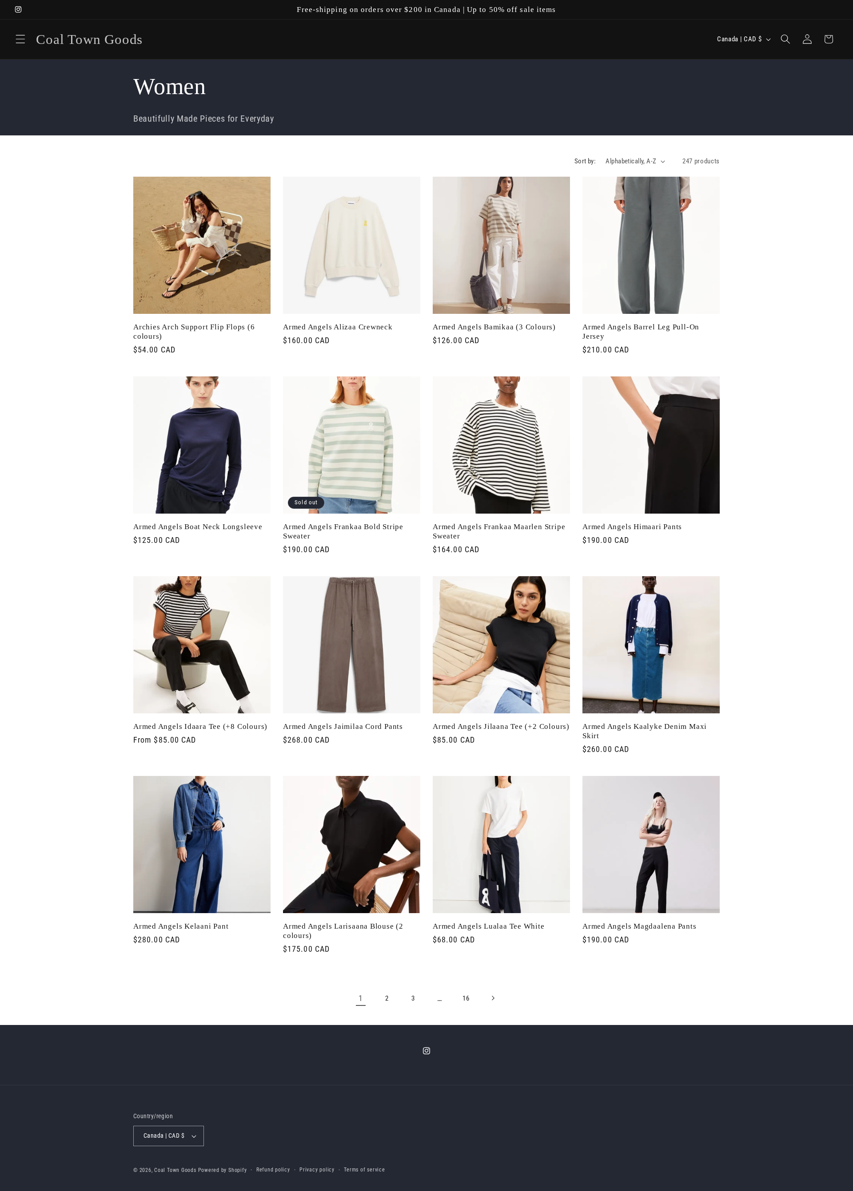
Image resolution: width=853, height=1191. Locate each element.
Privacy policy (317, 1170)
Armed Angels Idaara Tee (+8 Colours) (200, 726)
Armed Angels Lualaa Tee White (489, 926)
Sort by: (585, 161)
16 (465, 998)
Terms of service (364, 1170)
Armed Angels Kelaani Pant (181, 926)
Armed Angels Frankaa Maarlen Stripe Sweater (499, 531)
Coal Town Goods (175, 1170)
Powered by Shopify (222, 1170)
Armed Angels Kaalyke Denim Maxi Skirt (644, 731)
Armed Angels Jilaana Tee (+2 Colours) (501, 726)
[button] (20, 39)
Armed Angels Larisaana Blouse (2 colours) (343, 930)
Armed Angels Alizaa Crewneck (338, 326)
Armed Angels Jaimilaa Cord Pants (343, 726)
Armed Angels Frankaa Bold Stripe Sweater (343, 531)
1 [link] (361, 998)
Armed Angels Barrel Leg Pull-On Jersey (640, 331)
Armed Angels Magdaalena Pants (639, 926)
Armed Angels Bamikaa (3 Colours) (494, 326)
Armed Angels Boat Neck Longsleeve (198, 526)
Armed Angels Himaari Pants (632, 526)
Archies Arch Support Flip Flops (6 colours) (194, 331)
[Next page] (492, 998)
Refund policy (273, 1170)
